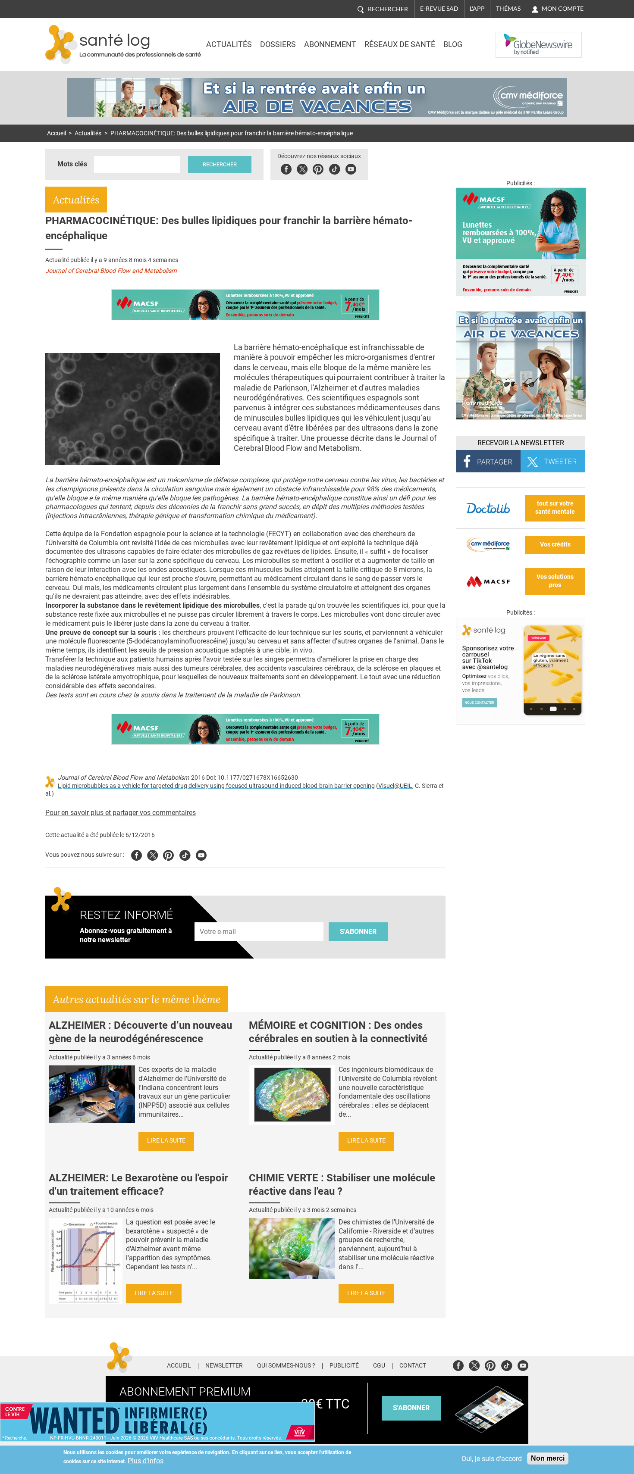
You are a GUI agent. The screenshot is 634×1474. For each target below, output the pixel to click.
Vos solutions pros (555, 581)
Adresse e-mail (218, 917)
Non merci (548, 1458)
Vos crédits (555, 544)
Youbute (350, 168)
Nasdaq (512, 38)
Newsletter (224, 1366)
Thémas (508, 8)
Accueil (56, 133)
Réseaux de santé (399, 44)
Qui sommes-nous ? (286, 1366)
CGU (379, 1366)
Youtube (201, 854)
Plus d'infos (145, 1461)
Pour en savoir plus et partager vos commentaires (120, 813)
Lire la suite (166, 1140)
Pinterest (318, 168)
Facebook (286, 168)
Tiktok (334, 168)
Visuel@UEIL (395, 786)
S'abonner (358, 931)
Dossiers (278, 44)
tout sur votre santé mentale (555, 507)
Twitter (302, 168)
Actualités (229, 44)
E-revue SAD (439, 8)
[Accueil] (61, 44)
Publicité (344, 1366)
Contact (412, 1366)
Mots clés (72, 164)
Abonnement (330, 44)
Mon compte (563, 8)
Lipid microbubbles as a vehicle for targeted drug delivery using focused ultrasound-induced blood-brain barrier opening (216, 786)
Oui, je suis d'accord (491, 1459)
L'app (477, 8)
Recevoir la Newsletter (520, 443)
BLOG (452, 44)
